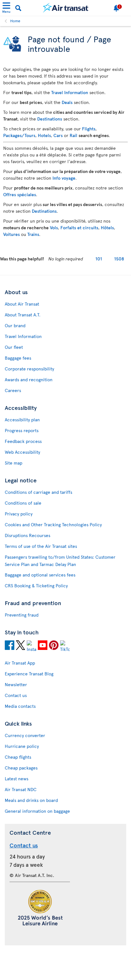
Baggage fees (18, 358)
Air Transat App (20, 663)
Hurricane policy (22, 746)
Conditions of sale (23, 503)
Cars (58, 135)
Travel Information (69, 92)
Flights (88, 129)
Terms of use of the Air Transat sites (41, 546)
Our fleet (14, 347)
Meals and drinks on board (31, 800)
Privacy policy (18, 514)
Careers (13, 390)
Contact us (16, 695)
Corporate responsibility (29, 369)
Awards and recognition (28, 379)
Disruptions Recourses (27, 535)
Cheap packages (21, 768)
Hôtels (107, 227)
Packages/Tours (19, 135)
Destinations (49, 119)
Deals (67, 102)
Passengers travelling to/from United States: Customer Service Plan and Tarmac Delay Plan (60, 560)
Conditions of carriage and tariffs (38, 492)
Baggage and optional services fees (40, 575)
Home (15, 20)
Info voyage (63, 178)
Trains (33, 234)
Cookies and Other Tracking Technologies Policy (53, 524)
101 (98, 259)
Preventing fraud (21, 615)
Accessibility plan (22, 420)
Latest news (16, 779)
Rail (73, 135)
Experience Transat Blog (29, 674)
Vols (54, 227)
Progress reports (21, 430)
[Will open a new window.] (9, 646)
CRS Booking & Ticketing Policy (36, 586)
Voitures (11, 234)
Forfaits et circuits (79, 227)
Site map (13, 463)
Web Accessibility (22, 452)
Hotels (44, 135)
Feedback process (23, 441)
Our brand (15, 325)
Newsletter (16, 684)
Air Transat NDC (21, 789)
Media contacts (20, 706)
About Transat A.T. (22, 315)
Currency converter (25, 735)
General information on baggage (37, 811)
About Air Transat (22, 304)
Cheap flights (18, 757)
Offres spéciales (19, 194)
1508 (119, 259)
